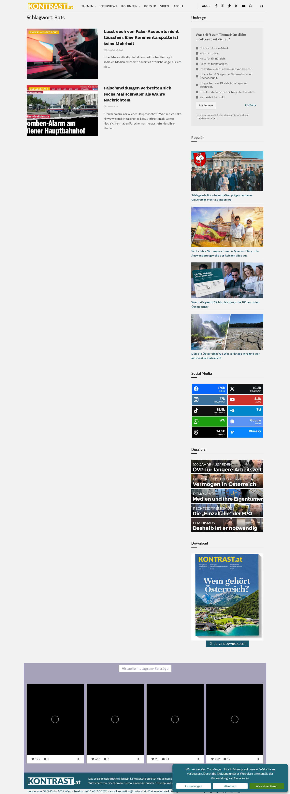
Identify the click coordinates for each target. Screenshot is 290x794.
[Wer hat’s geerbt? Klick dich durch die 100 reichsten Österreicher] (227, 280)
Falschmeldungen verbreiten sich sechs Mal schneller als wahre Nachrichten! (137, 94)
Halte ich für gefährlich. (214, 63)
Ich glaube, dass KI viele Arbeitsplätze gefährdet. (223, 84)
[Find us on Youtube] (243, 6)
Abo (205, 6)
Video (164, 6)
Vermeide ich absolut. (213, 97)
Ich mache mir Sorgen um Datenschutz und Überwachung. (226, 76)
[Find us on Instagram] (222, 6)
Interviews (108, 6)
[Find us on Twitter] (236, 6)
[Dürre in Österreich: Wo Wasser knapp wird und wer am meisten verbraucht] (227, 331)
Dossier (150, 6)
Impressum (35, 791)
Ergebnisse (250, 105)
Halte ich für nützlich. (212, 58)
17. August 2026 (114, 49)
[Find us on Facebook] (216, 6)
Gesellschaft (39, 88)
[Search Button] (261, 6)
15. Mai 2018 (112, 106)
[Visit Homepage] (50, 6)
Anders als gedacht (44, 32)
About (178, 6)
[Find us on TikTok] (229, 6)
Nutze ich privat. (210, 53)
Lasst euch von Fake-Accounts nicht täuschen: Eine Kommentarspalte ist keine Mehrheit (141, 37)
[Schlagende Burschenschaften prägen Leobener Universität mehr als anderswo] (227, 170)
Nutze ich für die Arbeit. (214, 48)
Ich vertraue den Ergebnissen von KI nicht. (226, 69)
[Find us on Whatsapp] (250, 6)
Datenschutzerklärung (163, 791)
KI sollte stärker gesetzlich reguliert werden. (227, 92)
